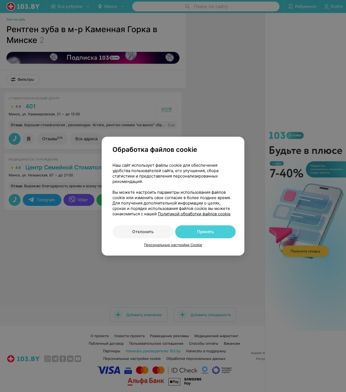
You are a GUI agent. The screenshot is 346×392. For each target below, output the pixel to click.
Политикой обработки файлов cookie (194, 213)
